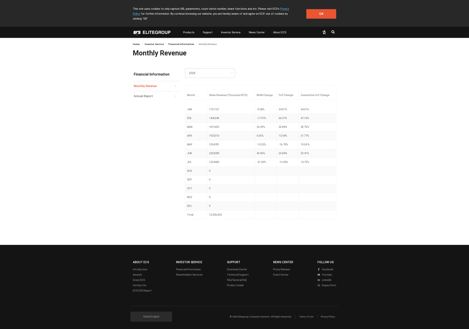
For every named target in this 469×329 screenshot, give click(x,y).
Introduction (140, 269)
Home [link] (136, 44)
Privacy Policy (328, 316)
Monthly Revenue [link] (208, 44)
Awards (137, 274)
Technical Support (238, 274)
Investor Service (231, 32)
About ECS (279, 32)
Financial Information (188, 269)
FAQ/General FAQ (237, 280)
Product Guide (235, 285)
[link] (154, 44)
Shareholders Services (189, 274)
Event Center (281, 274)
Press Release (281, 269)
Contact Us (139, 285)
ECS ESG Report (142, 290)
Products (188, 32)
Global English (151, 316)
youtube (326, 274)
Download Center (237, 269)
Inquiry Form (328, 285)
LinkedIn (326, 280)
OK (321, 14)
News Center (257, 32)
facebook (327, 269)
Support (208, 32)
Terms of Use (306, 316)
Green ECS (139, 280)
